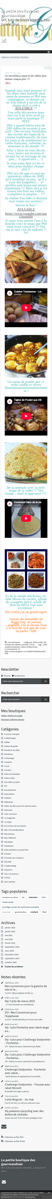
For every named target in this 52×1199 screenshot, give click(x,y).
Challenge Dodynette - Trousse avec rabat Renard (27, 1086)
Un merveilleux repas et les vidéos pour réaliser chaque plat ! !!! (26, 77)
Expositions (9, 794)
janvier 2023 (10, 927)
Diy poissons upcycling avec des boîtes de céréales (24, 1112)
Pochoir (7, 853)
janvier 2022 (10, 931)
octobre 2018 (10, 962)
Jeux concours (10, 814)
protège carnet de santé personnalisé (20, 907)
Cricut (6, 766)
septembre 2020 (12, 947)
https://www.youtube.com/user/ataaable (26, 215)
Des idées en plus (12, 782)
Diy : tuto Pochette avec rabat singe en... (27, 1029)
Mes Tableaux (10, 838)
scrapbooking (10, 865)
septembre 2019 (12, 958)
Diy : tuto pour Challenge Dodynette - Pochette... (27, 1041)
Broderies (8, 754)
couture (34, 912)
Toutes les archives (13, 966)
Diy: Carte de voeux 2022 (20, 1001)
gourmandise (20, 912)
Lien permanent (13, 642)
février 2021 (10, 943)
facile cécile (8, 902)
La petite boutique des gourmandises (20, 12)
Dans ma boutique (12, 774)
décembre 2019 (11, 954)
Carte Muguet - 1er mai (19, 1099)
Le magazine (9, 818)
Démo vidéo (38, 642)
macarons (6, 912)
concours (33, 897)
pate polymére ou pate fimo (16, 849)
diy (23, 897)
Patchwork (8, 846)
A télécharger (10, 738)
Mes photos (9, 834)
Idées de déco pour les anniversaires (20, 806)
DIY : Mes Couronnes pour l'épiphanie (21, 1014)
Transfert (8, 869)
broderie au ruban (10, 897)
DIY (45, 642)
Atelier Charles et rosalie (12, 715)
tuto (43, 897)
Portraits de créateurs (13, 644)
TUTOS (32, 644)
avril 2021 (9, 939)
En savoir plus (30, 1197)
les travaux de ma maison (15, 826)
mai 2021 (8, 935)
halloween (8, 802)
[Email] (3, 40)
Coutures (8, 762)
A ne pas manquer (12, 734)
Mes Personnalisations (14, 830)
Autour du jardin (11, 746)
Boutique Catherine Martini (12, 719)
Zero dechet (9, 881)
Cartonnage (9, 758)
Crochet (7, 770)
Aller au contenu (7, 2)
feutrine (7, 798)
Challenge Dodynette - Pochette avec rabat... (25, 1071)
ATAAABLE (24, 108)
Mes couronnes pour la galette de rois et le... (26, 987)
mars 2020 (9, 951)
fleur (44, 912)
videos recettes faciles (29, 647)
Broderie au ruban (12, 750)
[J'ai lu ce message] (49, 1192)
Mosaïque (8, 842)
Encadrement (10, 790)
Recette (25, 644)
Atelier (7, 742)
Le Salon (8, 822)
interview (8, 810)
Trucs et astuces (11, 874)
